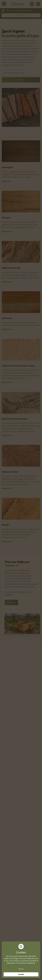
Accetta (21, 974)
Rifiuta (21, 969)
